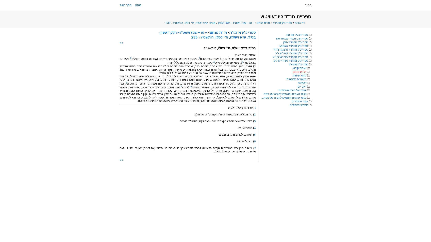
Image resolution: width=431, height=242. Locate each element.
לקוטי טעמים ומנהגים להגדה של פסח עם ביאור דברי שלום (283, 97)
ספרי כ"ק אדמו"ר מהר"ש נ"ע (291, 53)
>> (121, 42)
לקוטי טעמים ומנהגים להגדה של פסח (285, 94)
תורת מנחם (263, 23)
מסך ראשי (125, 5)
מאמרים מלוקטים (296, 79)
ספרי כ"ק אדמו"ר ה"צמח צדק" (290, 49)
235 (168, 23)
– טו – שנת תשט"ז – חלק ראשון (236, 23)
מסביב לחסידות (299, 105)
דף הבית (300, 23)
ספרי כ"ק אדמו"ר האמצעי (293, 46)
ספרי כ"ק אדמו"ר (282, 23)
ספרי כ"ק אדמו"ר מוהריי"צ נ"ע (291, 60)
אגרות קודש (299, 68)
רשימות (302, 83)
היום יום (301, 86)
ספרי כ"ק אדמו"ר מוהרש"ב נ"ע (290, 57)
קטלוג (138, 5)
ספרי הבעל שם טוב (297, 34)
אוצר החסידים (300, 101)
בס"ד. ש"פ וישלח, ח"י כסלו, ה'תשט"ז (194, 23)
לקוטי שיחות (299, 75)
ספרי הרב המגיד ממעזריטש (292, 38)
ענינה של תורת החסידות (292, 90)
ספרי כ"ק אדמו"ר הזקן (295, 42)
